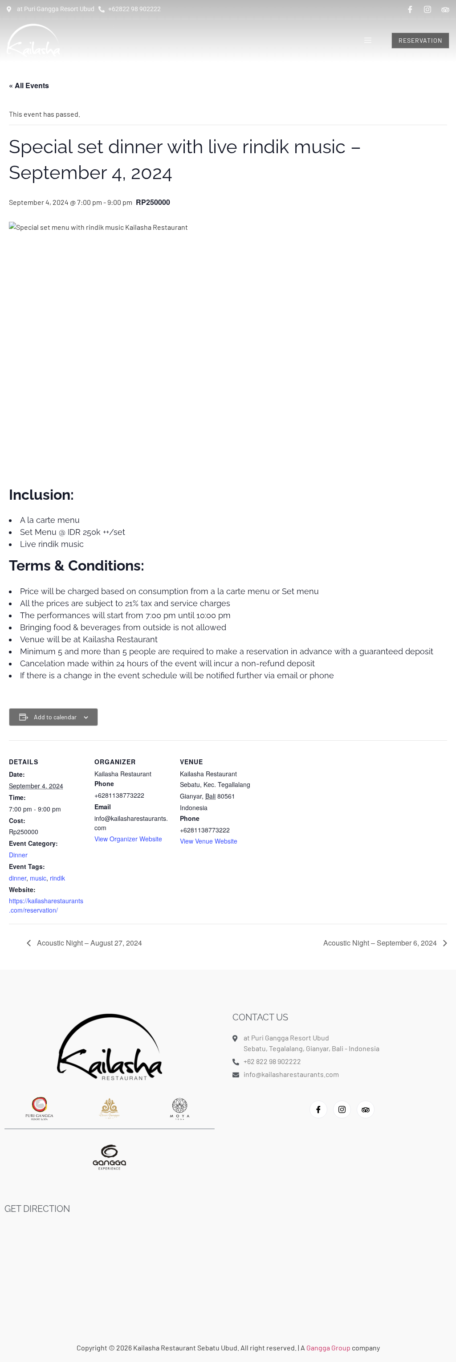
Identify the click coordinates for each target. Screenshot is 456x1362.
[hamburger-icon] (368, 40)
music (38, 877)
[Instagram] (427, 9)
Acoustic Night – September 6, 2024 (381, 943)
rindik (57, 877)
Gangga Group (329, 1347)
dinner (17, 877)
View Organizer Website (128, 838)
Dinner (18, 854)
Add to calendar (55, 717)
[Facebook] (410, 9)
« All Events (29, 85)
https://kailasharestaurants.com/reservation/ (46, 905)
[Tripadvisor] (445, 9)
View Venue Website (208, 840)
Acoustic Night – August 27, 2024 (88, 943)
